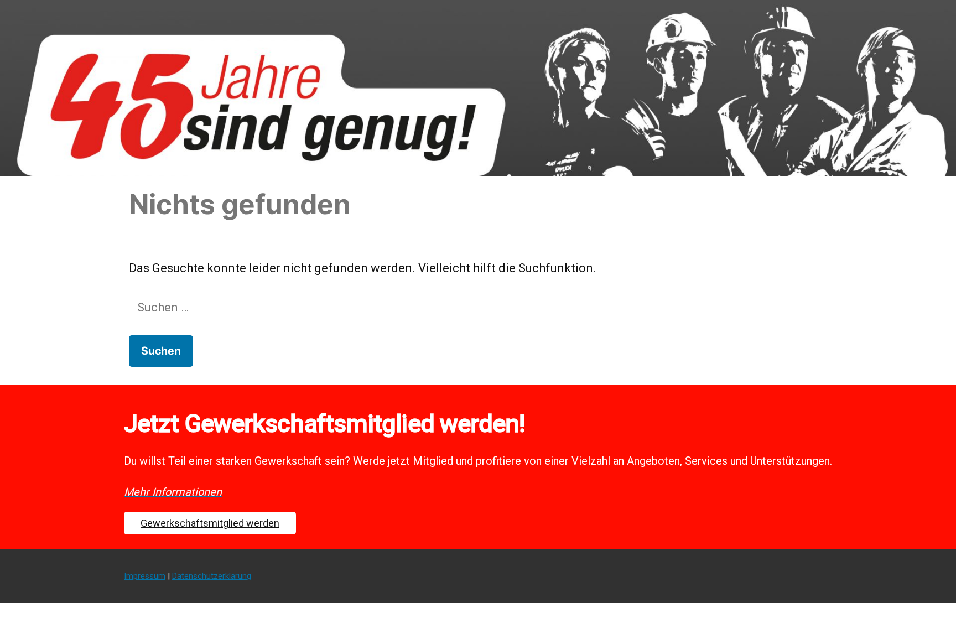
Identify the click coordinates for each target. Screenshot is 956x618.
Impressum (144, 576)
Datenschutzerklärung (211, 576)
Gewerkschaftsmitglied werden (210, 523)
